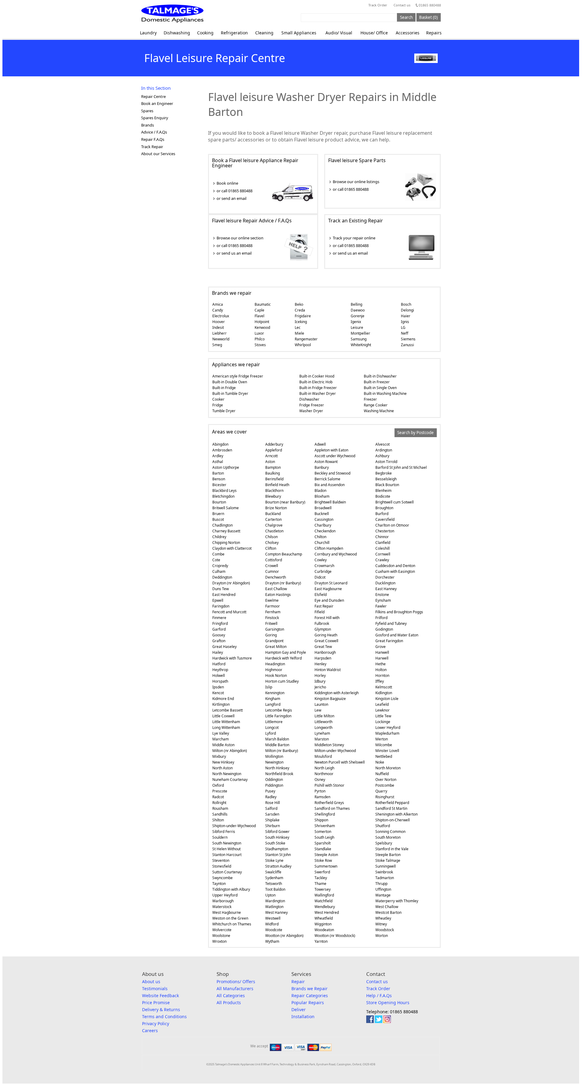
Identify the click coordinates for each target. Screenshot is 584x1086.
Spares (147, 110)
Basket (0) (428, 17)
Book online (227, 183)
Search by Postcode (415, 433)
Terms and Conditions (164, 1016)
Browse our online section (240, 238)
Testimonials (155, 988)
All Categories (231, 995)
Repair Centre (153, 96)
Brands (147, 125)
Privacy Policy (155, 1023)
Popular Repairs (307, 1002)
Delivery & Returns (161, 1009)
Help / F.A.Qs (379, 995)
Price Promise (156, 1002)
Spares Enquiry (154, 117)
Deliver (298, 1009)
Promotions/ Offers (236, 981)
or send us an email (234, 253)
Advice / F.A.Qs (154, 132)
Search (406, 17)
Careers (150, 1030)
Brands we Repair (309, 988)
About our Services (158, 153)
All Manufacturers (235, 988)
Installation (303, 1016)
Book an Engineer (157, 103)
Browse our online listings (356, 181)
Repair (298, 981)
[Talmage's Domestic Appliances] (172, 14)
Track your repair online (354, 238)
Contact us (402, 5)
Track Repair (152, 146)
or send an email (231, 198)
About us (151, 981)
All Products (229, 1002)
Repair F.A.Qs (152, 139)
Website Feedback (160, 995)
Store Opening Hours (387, 1002)
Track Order (377, 5)
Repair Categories (309, 995)
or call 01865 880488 (234, 190)
